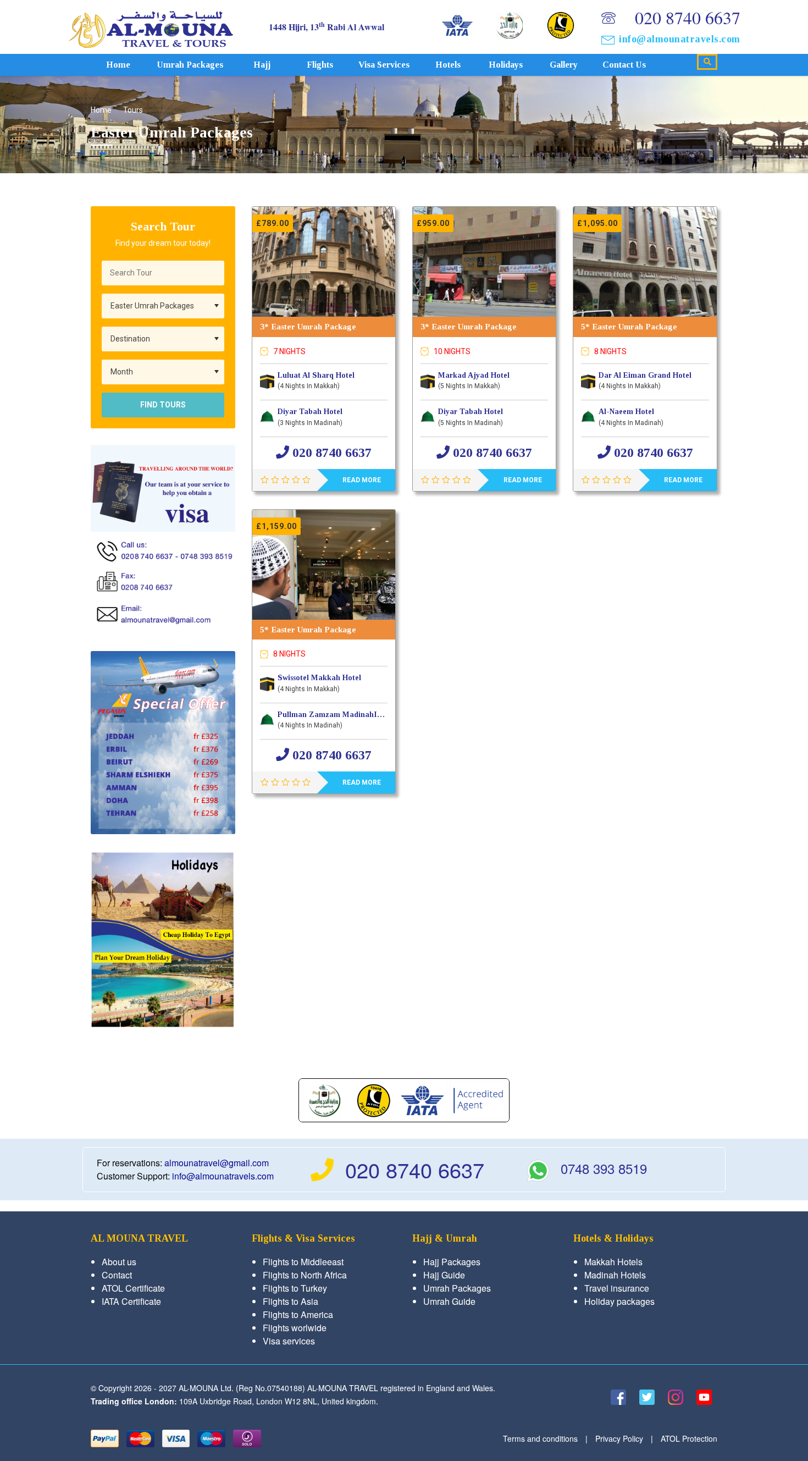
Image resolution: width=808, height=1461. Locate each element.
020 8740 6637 (687, 17)
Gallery (564, 64)
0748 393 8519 (604, 1168)
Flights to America (298, 1314)
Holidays (506, 64)
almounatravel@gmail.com (216, 1162)
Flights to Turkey (295, 1288)
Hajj (261, 64)
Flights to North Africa (305, 1275)
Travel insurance (616, 1288)
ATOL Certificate (133, 1288)
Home (118, 64)
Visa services (383, 64)
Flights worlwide (294, 1327)
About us (119, 1261)
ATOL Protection (689, 1438)
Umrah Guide (449, 1301)
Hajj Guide (444, 1275)
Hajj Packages (451, 1261)
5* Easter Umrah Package (629, 326)
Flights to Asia (290, 1301)
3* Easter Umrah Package (308, 326)
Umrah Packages (190, 64)
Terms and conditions (540, 1438)
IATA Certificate (131, 1301)
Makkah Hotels (613, 1261)
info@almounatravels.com (679, 39)
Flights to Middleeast (303, 1261)
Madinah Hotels (615, 1275)
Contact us (624, 64)
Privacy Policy (619, 1438)
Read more (361, 480)
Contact (117, 1275)
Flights (320, 64)
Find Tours (163, 404)
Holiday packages (619, 1301)
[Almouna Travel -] (150, 26)
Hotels (448, 64)
